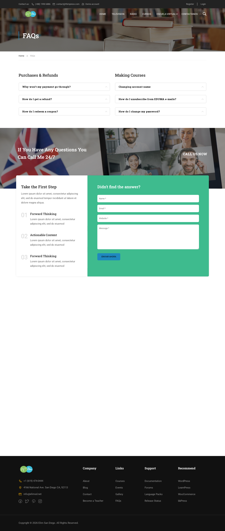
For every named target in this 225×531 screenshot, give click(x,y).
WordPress (184, 481)
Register (190, 4)
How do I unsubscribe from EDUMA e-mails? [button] (147, 99)
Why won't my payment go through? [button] (46, 86)
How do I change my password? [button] (139, 111)
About (86, 481)
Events (119, 487)
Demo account (92, 4)
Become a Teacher (93, 500)
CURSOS (146, 14)
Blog (85, 487)
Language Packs (154, 494)
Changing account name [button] (135, 86)
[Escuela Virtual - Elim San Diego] (31, 14)
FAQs (118, 500)
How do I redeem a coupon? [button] (40, 111)
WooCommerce (186, 494)
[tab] (64, 87)
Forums (149, 487)
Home (21, 56)
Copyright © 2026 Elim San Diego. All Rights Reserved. (48, 522)
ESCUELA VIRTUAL (166, 14)
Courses (120, 481)
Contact (87, 494)
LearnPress (184, 487)
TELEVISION (118, 14)
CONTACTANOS (190, 14)
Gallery (119, 494)
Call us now (195, 154)
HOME (102, 14)
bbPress (182, 500)
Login (203, 4)
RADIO (133, 14)
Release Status (153, 500)
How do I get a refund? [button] (37, 99)
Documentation (153, 481)
